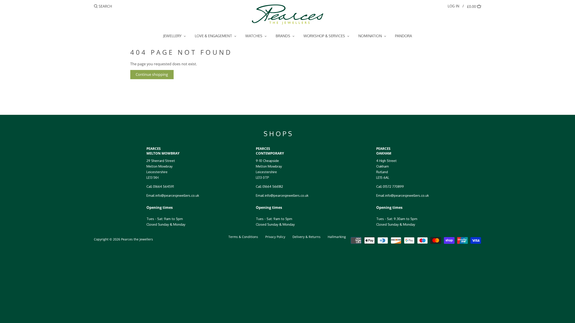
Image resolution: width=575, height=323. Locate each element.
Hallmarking (337, 237)
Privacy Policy (275, 237)
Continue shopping (152, 74)
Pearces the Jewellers (137, 239)
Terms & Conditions (243, 237)
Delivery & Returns (306, 237)
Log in (453, 6)
